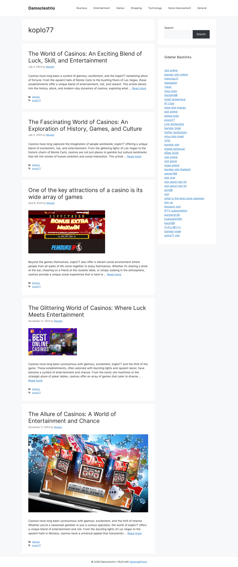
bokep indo (171, 115)
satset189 (170, 173)
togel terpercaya (175, 99)
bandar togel (172, 128)
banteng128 (172, 215)
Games (120, 8)
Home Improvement (179, 8)
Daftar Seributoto (175, 132)
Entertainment (102, 8)
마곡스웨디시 (172, 227)
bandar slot (171, 144)
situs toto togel (174, 136)
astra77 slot (172, 235)
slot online (171, 70)
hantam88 (170, 95)
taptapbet (170, 82)
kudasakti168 (173, 219)
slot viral (169, 177)
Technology (155, 8)
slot (166, 194)
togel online (171, 165)
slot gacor (170, 161)
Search (168, 27)
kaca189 (169, 223)
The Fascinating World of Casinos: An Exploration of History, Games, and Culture (85, 125)
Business (82, 8)
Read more (139, 88)
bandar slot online (176, 74)
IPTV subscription (175, 210)
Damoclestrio (41, 8)
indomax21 (171, 78)
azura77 (169, 120)
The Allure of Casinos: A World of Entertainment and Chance (72, 417)
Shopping (136, 8)
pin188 (168, 190)
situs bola (170, 91)
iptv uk (168, 202)
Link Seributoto (174, 124)
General (201, 8)
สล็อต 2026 (171, 153)
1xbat (167, 87)
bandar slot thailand (177, 169)
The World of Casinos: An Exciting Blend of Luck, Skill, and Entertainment (85, 57)
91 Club (169, 103)
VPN (167, 140)
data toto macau (175, 107)
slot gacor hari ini (175, 181)
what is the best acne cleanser (184, 198)
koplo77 (36, 100)
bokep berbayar (174, 148)
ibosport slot (172, 206)
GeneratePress (138, 561)
